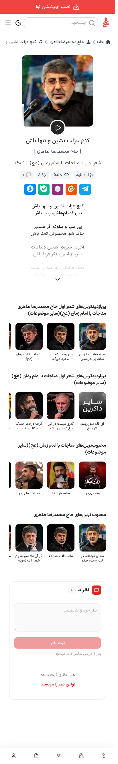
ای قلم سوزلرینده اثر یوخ (92, 426)
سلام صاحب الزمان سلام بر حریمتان (92, 356)
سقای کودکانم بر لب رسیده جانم (92, 558)
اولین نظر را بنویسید (58, 684)
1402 (19, 163)
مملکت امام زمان (29, 493)
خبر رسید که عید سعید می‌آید (61, 356)
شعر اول (93, 163)
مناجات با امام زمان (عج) (54, 163)
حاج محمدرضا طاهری (66, 42)
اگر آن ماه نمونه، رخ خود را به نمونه (29, 558)
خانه (100, 42)
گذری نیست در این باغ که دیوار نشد (61, 426)
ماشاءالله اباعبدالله (61, 556)
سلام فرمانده (61, 493)
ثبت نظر (58, 643)
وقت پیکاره (92, 493)
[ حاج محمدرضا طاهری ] (57, 151)
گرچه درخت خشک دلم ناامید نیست (29, 426)
